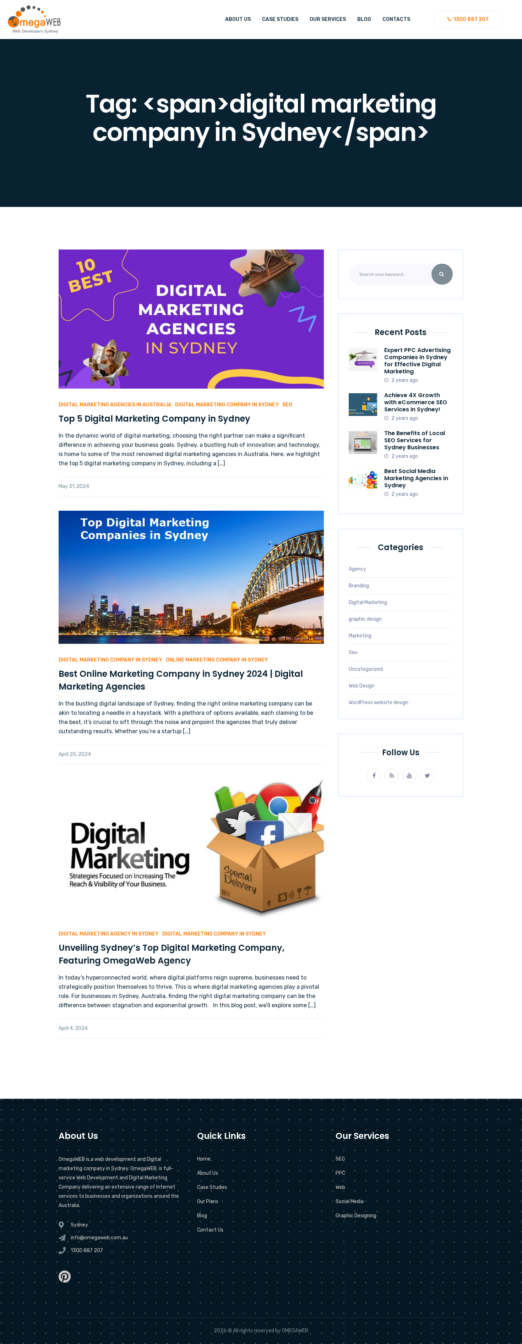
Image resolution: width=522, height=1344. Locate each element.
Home (204, 1159)
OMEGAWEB (295, 1331)
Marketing (360, 636)
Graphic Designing (356, 1216)
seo (287, 405)
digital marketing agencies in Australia (115, 405)
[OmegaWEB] (34, 19)
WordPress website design (378, 703)
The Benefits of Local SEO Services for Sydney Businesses (414, 440)
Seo (353, 652)
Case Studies (280, 19)
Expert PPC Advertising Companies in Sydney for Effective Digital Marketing (417, 360)
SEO (340, 1159)
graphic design (365, 619)
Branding (359, 586)
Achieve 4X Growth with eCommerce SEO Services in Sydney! (415, 402)
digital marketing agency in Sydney (109, 934)
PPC (340, 1173)
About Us (238, 19)
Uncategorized (366, 669)
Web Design (362, 686)
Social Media (350, 1201)
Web (340, 1187)
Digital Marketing (368, 602)
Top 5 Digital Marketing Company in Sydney (154, 418)
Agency (357, 569)
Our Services (328, 19)
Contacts (396, 19)
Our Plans (207, 1201)
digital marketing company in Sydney (227, 405)
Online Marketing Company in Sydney (217, 660)
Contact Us (210, 1230)
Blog (364, 19)
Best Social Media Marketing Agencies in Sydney (416, 478)
